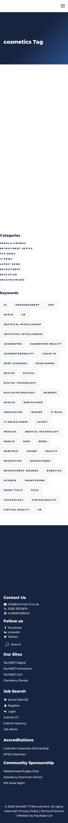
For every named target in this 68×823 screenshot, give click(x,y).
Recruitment (10, 269)
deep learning (15, 363)
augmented (13, 344)
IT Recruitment (16, 422)
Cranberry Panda (15, 680)
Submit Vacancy (15, 723)
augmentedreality (19, 353)
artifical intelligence (22, 324)
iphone (36, 412)
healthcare (33, 402)
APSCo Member (14, 754)
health (9, 402)
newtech (11, 451)
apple (8, 314)
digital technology (20, 383)
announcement (27, 305)
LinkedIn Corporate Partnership (26, 748)
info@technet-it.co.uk (23, 604)
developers (45, 363)
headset (50, 392)
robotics (54, 470)
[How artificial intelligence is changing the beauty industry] (34, 105)
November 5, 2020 (12, 146)
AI (5, 305)
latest (42, 422)
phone (32, 451)
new (26, 441)
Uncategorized (12, 279)
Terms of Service (52, 811)
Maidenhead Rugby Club (21, 771)
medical (10, 431)
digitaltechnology (19, 392)
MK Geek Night (14, 783)
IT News (6, 259)
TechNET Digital (14, 662)
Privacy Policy (29, 811)
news (43, 441)
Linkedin (14, 632)
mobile (9, 441)
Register (13, 705)
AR (24, 314)
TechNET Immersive (17, 668)
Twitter (13, 636)
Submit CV (10, 717)
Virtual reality (16, 509)
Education (8, 274)
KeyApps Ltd (43, 815)
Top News (8, 253)
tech (35, 490)
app (51, 305)
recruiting (13, 461)
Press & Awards (13, 243)
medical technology (42, 431)
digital (29, 373)
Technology (14, 500)
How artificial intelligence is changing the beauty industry (32, 158)
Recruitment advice (16, 248)
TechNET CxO (12, 674)
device (9, 373)
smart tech (13, 490)
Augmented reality (46, 344)
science (10, 480)
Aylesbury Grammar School (22, 777)
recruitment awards (21, 470)
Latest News (10, 264)
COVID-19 (49, 353)
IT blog (56, 412)
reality (52, 451)
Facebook (15, 627)
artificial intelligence (23, 334)
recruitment (40, 461)
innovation (13, 412)
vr (40, 509)
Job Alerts (10, 729)
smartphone (35, 480)
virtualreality (44, 500)
